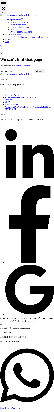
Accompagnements (13, 20)
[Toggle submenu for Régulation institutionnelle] (28, 34)
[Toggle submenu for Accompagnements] (22, 19)
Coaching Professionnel (20, 27)
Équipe (8, 39)
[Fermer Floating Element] (1, 324)
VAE (12, 29)
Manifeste (9, 100)
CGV (7, 102)
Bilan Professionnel (18, 25)
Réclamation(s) (11, 104)
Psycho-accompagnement (21, 32)
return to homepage (22, 66)
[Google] (29, 314)
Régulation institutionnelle (16, 34)
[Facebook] (29, 262)
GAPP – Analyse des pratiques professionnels (29, 37)
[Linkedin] (29, 184)
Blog (7, 42)
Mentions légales (12, 95)
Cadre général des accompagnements (20, 97)
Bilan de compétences (19, 22)
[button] (3, 7)
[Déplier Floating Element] (1, 410)
